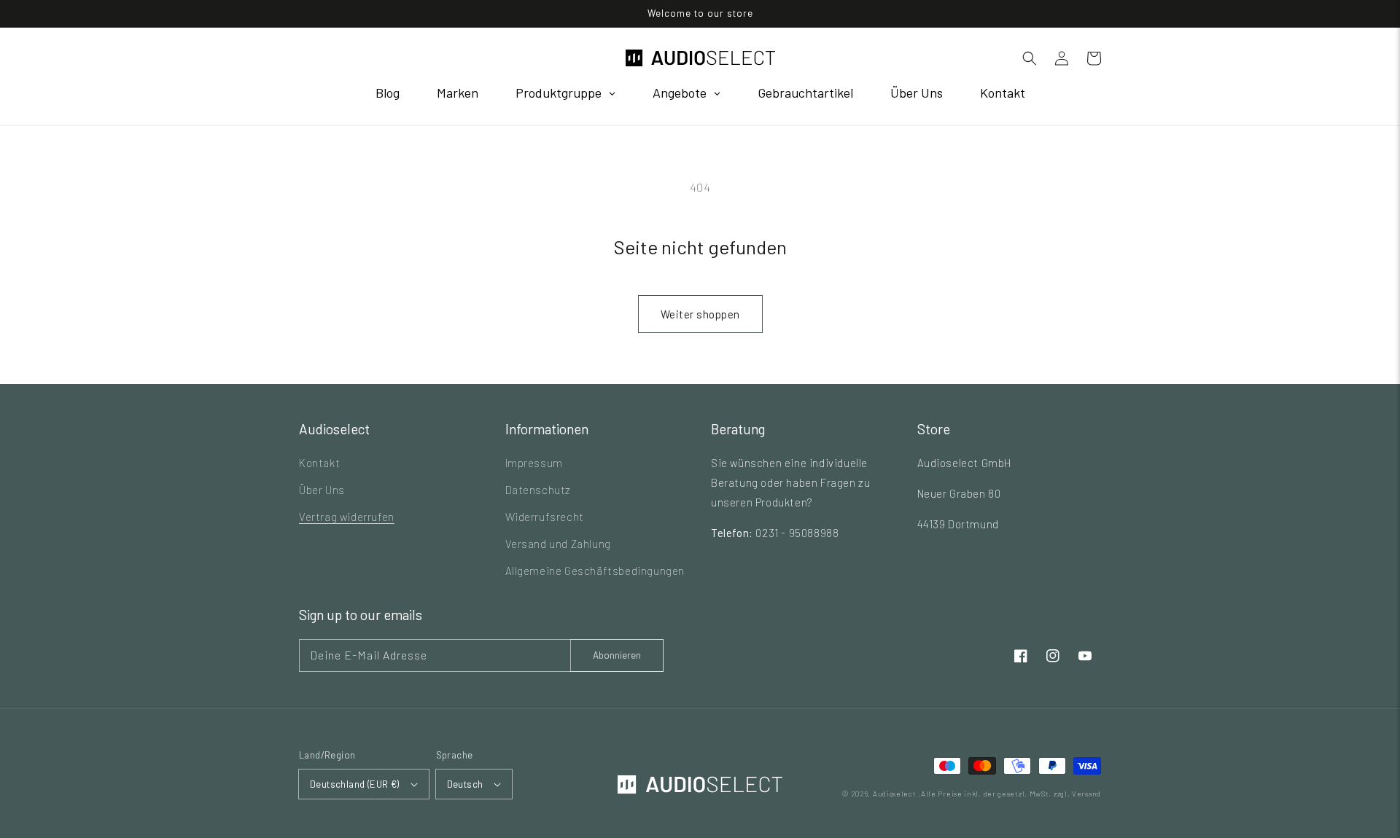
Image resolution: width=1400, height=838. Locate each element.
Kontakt (319, 462)
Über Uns (322, 489)
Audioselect (895, 793)
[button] (1030, 58)
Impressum (534, 462)
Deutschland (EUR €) (355, 784)
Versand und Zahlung (558, 543)
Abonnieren (617, 655)
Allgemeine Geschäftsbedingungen (595, 570)
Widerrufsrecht (544, 516)
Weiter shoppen (700, 314)
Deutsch (465, 784)
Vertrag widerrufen (346, 516)
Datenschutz (538, 489)
